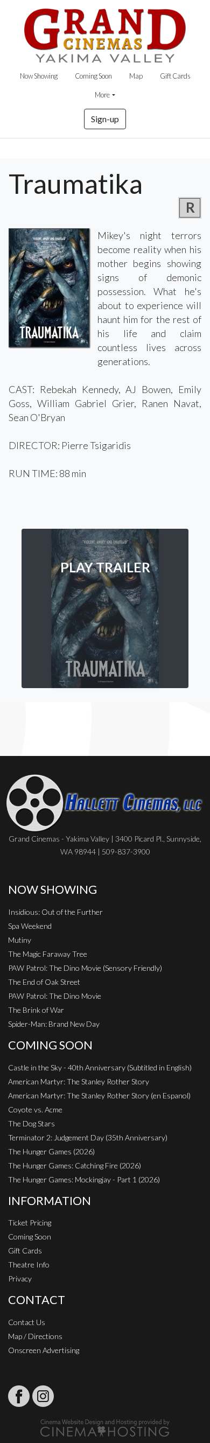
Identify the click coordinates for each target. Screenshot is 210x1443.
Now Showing (39, 76)
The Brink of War (36, 1009)
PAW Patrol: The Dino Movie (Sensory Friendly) (85, 967)
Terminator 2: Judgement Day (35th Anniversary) (87, 1137)
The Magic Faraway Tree (47, 953)
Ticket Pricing (29, 1222)
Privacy (20, 1278)
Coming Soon (93, 76)
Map (136, 76)
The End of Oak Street (44, 981)
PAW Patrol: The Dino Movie (54, 995)
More (102, 94)
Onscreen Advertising (43, 1350)
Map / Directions (35, 1336)
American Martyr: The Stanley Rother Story (78, 1081)
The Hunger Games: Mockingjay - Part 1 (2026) (84, 1179)
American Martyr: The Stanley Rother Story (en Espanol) (99, 1095)
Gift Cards (175, 76)
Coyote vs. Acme (35, 1109)
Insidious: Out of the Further (55, 911)
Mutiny (19, 939)
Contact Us (26, 1322)
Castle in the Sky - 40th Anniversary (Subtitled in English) (100, 1067)
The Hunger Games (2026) (51, 1151)
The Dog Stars (31, 1123)
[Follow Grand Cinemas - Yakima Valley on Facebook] (19, 1396)
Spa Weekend (30, 925)
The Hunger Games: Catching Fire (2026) (74, 1165)
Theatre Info (29, 1264)
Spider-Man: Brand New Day (54, 1023)
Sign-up (105, 119)
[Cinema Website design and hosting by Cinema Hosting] (105, 1427)
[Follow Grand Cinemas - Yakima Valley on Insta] (43, 1396)
